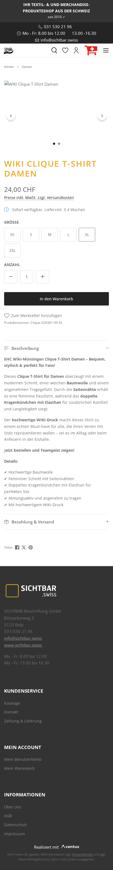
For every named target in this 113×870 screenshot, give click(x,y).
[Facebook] (17, 547)
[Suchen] (54, 50)
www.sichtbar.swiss (23, 645)
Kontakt (11, 712)
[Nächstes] (102, 115)
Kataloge (12, 703)
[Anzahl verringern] (10, 276)
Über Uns (12, 806)
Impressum (14, 833)
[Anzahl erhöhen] (42, 276)
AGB (8, 815)
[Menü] (105, 50)
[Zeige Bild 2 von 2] (59, 144)
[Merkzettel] (65, 50)
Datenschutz (15, 824)
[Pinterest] (31, 547)
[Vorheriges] (10, 115)
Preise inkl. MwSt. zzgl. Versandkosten (39, 197)
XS (12, 234)
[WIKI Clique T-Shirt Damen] (56, 115)
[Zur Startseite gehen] (8, 50)
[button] (56, 348)
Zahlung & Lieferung (23, 721)
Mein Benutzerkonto (22, 759)
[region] (56, 115)
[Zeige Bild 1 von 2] (54, 144)
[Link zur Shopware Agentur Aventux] (69, 846)
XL (87, 234)
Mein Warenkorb (19, 768)
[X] (24, 547)
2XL (12, 250)
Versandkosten (82, 854)
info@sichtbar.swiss (23, 638)
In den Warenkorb (56, 298)
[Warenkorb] (91, 50)
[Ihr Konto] (76, 50)
